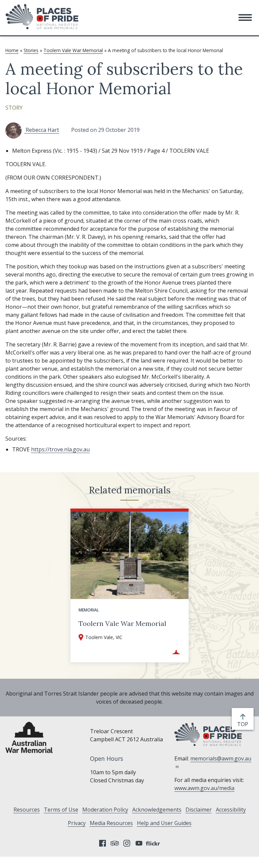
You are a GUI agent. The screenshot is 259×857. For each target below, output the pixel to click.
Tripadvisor (114, 843)
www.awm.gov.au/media (204, 788)
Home (12, 50)
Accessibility (231, 809)
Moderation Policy (105, 809)
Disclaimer (198, 809)
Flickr (154, 843)
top (244, 724)
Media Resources (111, 823)
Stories (31, 50)
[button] (245, 17)
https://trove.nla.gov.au (60, 449)
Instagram (126, 843)
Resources (26, 809)
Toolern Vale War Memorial (73, 50)
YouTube (139, 843)
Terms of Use (61, 809)
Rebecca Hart (41, 130)
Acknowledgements (156, 809)
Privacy (77, 823)
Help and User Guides (164, 823)
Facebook (102, 843)
